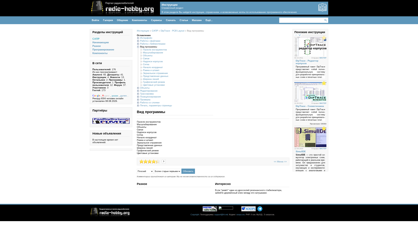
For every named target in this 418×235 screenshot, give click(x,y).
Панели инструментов (155, 49)
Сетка (146, 64)
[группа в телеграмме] (259, 208)
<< (275, 161)
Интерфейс (146, 38)
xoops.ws (240, 214)
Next (299, 35)
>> (285, 161)
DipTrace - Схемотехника (310, 106)
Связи (146, 58)
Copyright (195, 214)
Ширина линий (151, 79)
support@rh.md (221, 214)
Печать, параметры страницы (156, 105)
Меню (280, 161)
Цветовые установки (154, 85)
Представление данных (155, 76)
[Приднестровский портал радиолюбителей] (210, 208)
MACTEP (323, 58)
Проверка (145, 99)
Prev (296, 35)
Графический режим (154, 82)
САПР (95, 38)
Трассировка (147, 93)
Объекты (148, 55)
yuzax (115, 95)
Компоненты (100, 53)
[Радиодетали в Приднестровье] (111, 119)
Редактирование (149, 90)
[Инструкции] (322, 10)
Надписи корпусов (153, 61)
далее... (124, 95)
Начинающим (100, 42)
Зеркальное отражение (155, 73)
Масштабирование (153, 52)
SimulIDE (301, 151)
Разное (96, 46)
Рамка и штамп (151, 70)
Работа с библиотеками (152, 43)
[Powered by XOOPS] (248, 208)
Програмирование (103, 49)
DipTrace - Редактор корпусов (307, 62)
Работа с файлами (150, 40)
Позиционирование (150, 96)
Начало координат (153, 67)
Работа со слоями (150, 102)
